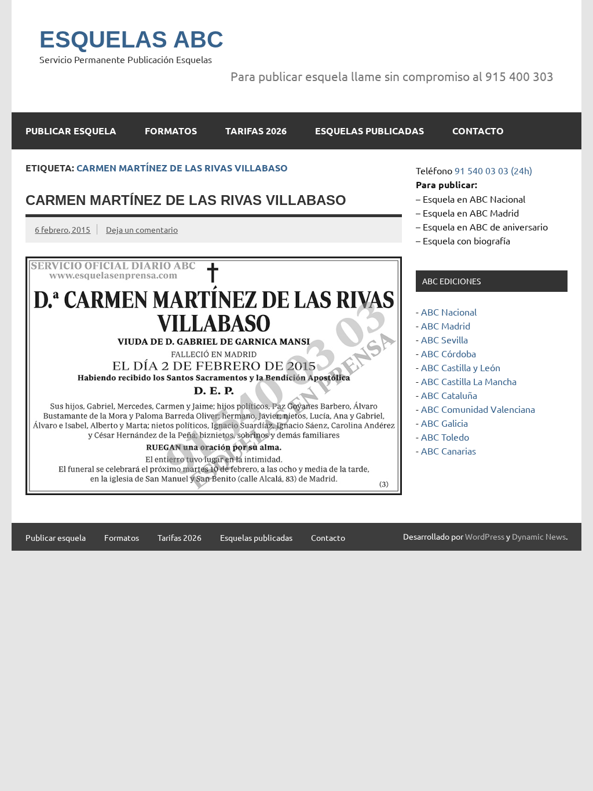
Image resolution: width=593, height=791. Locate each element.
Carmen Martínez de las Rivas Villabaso (185, 200)
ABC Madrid (445, 325)
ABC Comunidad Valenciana (478, 409)
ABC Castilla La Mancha (469, 381)
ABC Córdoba (448, 353)
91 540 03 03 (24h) (493, 170)
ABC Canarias (448, 450)
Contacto (478, 130)
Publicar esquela (70, 130)
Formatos (171, 130)
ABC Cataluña (449, 395)
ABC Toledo (445, 436)
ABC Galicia (444, 423)
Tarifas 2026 (256, 130)
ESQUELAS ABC (131, 39)
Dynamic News (539, 536)
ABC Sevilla (444, 339)
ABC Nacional (449, 311)
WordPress (484, 536)
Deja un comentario (142, 229)
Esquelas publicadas (369, 130)
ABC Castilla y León (460, 367)
